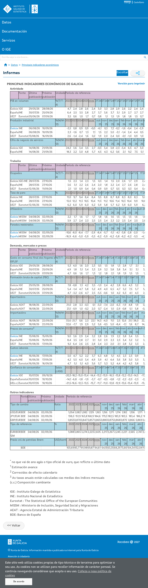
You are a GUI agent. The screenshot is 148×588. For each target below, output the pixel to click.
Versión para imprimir (131, 83)
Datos (6, 22)
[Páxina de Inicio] (5, 64)
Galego (127, 3)
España (14, 236)
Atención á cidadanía (18, 557)
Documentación (14, 31)
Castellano (139, 3)
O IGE (6, 49)
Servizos (8, 40)
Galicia (14, 128)
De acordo (18, 582)
